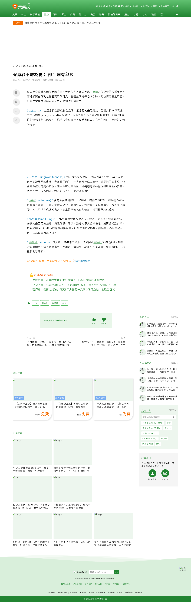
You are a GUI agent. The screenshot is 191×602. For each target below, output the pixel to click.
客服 (65, 592)
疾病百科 (98, 584)
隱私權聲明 (100, 592)
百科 (55, 14)
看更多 (174, 317)
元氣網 (21, 66)
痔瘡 (169, 423)
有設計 (135, 6)
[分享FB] (16, 92)
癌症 (126, 14)
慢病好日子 (114, 14)
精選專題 (88, 584)
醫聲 (101, 14)
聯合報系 (111, 592)
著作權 (91, 592)
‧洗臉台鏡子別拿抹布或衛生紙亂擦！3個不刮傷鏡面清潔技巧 (67, 280)
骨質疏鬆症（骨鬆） (151, 428)
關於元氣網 (65, 584)
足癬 (32, 200)
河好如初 (124, 6)
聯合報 (101, 6)
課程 (72, 14)
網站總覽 (139, 592)
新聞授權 (73, 592)
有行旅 (145, 6)
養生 (23, 14)
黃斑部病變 (147, 443)
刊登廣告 (52, 592)
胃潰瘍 (164, 438)
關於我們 (129, 592)
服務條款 (83, 592)
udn (15, 66)
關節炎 (98, 242)
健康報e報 (82, 572)
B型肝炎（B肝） (150, 433)
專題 (153, 14)
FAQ (60, 592)
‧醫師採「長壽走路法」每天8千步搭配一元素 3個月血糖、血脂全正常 (72, 289)
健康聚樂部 (77, 584)
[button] (177, 14)
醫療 (46, 14)
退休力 (83, 14)
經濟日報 (112, 6)
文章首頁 (116, 584)
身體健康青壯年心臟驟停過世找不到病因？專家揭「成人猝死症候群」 (63, 22)
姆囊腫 (33, 242)
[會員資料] (173, 6)
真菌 (95, 92)
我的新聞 (164, 6)
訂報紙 (120, 592)
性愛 (135, 14)
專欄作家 (126, 584)
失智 (92, 14)
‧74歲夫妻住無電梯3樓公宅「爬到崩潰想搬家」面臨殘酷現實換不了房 (73, 285)
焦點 (14, 14)
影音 (63, 14)
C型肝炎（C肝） (149, 438)
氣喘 (158, 443)
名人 (144, 14)
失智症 (167, 428)
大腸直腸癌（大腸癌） (152, 423)
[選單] (177, 6)
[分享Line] (16, 101)
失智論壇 (35, 14)
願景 (154, 6)
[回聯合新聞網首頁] (15, 6)
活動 (162, 14)
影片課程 (19, 397)
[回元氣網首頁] (24, 6)
